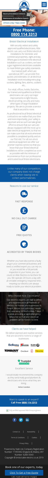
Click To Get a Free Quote (24, 472)
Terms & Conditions (18, 437)
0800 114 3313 (24, 34)
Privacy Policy (24, 443)
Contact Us (16, 432)
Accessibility (31, 432)
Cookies (34, 437)
